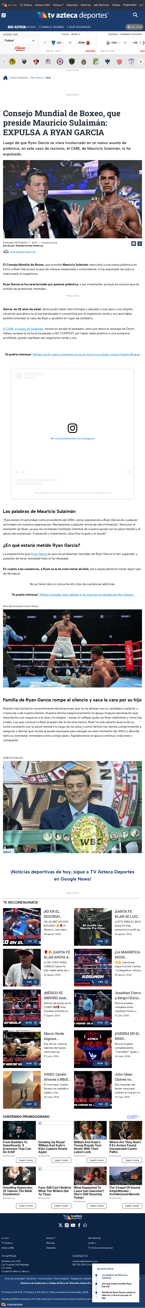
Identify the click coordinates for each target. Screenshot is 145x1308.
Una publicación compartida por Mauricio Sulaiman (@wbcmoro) (72, 492)
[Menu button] (10, 15)
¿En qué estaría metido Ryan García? (117, 1285)
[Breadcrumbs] (7, 77)
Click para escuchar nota (23, 251)
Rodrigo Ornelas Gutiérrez (29, 245)
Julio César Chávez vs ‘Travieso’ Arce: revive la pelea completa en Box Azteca (128, 1077)
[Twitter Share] (139, 243)
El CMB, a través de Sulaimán (23, 329)
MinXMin (90, 51)
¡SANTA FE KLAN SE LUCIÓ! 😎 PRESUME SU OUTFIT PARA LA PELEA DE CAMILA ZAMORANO (128, 914)
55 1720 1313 (78, 1264)
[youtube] (73, 1226)
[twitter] (60, 1226)
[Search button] (135, 15)
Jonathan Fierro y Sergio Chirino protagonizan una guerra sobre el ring (128, 995)
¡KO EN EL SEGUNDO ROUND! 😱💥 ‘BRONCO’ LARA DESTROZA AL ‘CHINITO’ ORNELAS (56, 914)
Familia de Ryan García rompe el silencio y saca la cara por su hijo (118, 1295)
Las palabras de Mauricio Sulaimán (114, 1276)
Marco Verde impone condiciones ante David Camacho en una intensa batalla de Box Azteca (57, 1036)
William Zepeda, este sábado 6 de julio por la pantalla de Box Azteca (86, 594)
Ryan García (39, 554)
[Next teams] (140, 61)
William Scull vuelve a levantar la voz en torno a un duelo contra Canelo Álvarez (86, 354)
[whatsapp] (85, 1226)
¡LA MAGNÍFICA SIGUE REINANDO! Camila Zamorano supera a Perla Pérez (127, 955)
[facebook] (79, 1226)
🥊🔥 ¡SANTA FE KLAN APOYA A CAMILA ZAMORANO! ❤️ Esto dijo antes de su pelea (57, 955)
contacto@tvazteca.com (85, 1261)
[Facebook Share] (133, 243)
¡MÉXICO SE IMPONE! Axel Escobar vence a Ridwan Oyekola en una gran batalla (57, 995)
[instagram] (66, 1226)
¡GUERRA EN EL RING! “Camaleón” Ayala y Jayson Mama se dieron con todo (127, 1036)
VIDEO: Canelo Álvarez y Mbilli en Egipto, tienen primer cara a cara (57, 1077)
